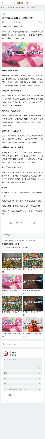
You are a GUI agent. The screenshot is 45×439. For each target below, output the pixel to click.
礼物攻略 (11, 7)
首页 (4, 7)
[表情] (39, 368)
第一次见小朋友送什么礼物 (32, 269)
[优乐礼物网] (22, 2)
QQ (5, 389)
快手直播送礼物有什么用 (10, 312)
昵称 (5, 373)
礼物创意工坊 (11, 241)
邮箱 (5, 378)
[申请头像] (40, 353)
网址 (5, 384)
